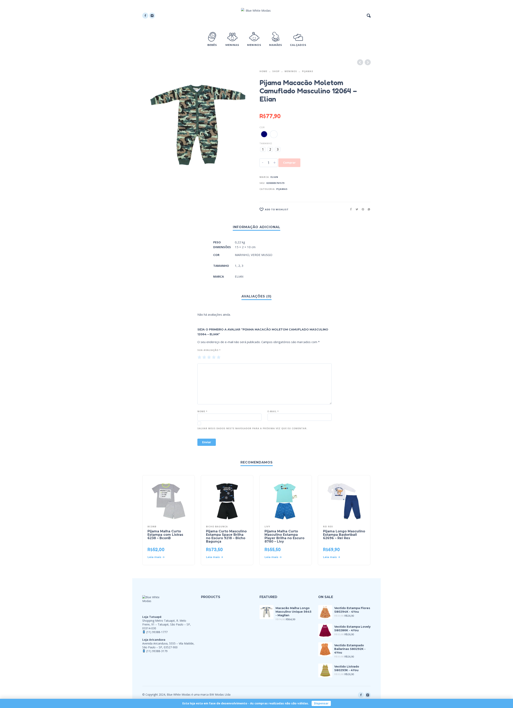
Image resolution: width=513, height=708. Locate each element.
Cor (262, 127)
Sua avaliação (209, 349)
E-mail (273, 411)
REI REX (328, 526)
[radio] (264, 134)
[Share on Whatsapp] (368, 209)
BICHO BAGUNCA (217, 526)
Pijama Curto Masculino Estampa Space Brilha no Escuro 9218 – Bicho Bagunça (226, 536)
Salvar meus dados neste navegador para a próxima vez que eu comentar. (252, 428)
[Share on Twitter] (356, 209)
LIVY (267, 526)
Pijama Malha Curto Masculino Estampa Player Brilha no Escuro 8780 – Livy (284, 536)
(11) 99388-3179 (157, 651)
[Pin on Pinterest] (362, 209)
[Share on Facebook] (350, 209)
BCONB (151, 526)
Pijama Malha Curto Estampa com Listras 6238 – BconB (165, 534)
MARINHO (242, 255)
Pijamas (307, 71)
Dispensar (321, 703)
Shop (276, 71)
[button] (369, 16)
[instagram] (152, 16)
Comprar (289, 162)
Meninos (291, 71)
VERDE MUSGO (261, 255)
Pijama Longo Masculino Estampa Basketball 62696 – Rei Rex (344, 534)
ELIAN (274, 176)
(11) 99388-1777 (157, 632)
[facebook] (145, 16)
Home (263, 71)
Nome (202, 411)
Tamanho (266, 143)
